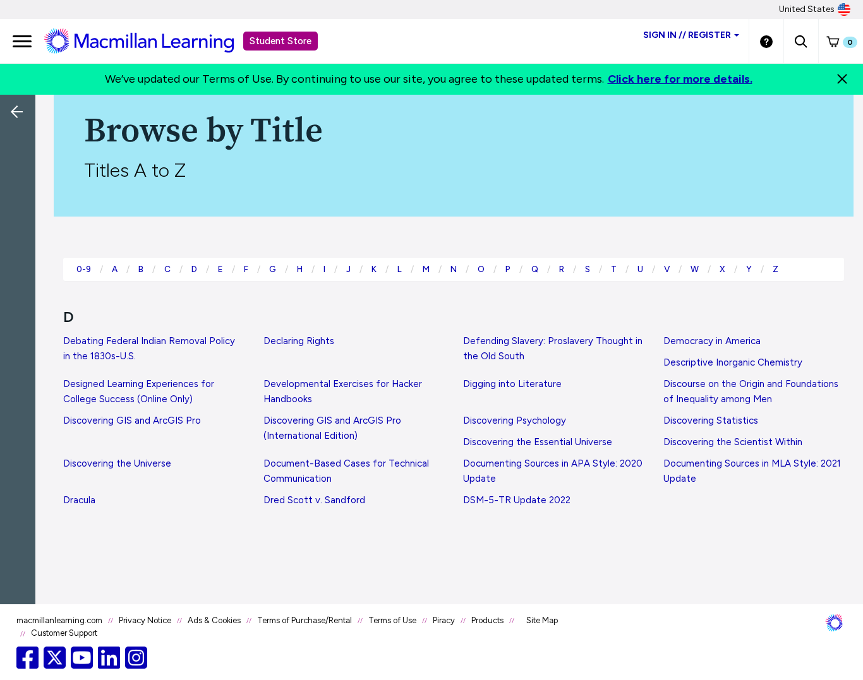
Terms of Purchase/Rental (304, 620)
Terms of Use (392, 620)
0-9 (83, 269)
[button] (800, 41)
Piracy (444, 620)
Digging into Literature (512, 384)
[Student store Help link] (766, 41)
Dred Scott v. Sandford (314, 500)
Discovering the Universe (117, 463)
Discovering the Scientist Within (732, 442)
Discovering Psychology (514, 420)
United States (807, 9)
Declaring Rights (298, 341)
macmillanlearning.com (59, 620)
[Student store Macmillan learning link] (148, 40)
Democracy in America (712, 341)
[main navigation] (22, 41)
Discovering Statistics (710, 420)
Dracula (79, 500)
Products (487, 620)
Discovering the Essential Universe (537, 442)
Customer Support (64, 633)
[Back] (20, 195)
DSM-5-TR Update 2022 (516, 500)
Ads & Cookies (214, 620)
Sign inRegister (687, 35)
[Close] (842, 79)
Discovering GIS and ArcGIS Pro (132, 420)
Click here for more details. (680, 79)
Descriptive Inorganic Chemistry (732, 362)
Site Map (542, 620)
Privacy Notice (145, 620)
